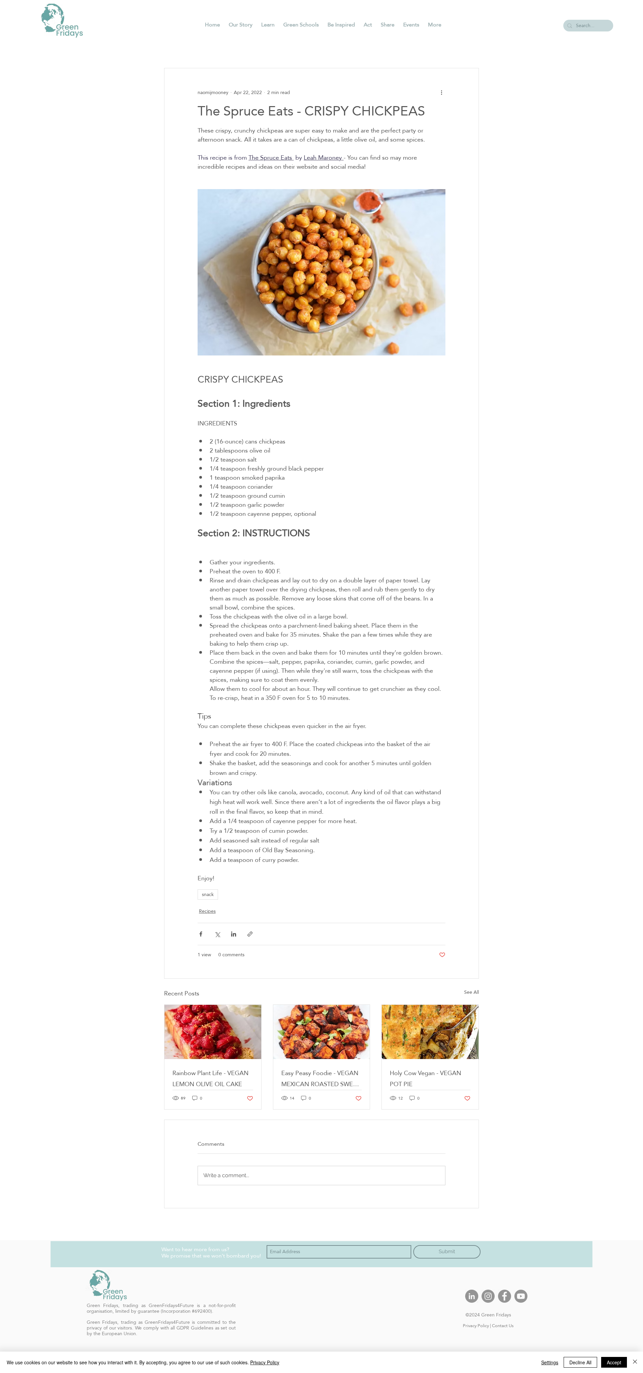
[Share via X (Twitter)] (217, 934)
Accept (614, 1362)
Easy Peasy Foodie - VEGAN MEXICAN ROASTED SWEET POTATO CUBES (320, 1078)
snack (208, 894)
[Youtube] (520, 1296)
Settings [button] (549, 1362)
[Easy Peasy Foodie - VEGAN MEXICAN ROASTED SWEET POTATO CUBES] (321, 1032)
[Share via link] (250, 934)
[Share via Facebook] (201, 934)
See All (471, 992)
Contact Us (503, 1325)
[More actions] (441, 92)
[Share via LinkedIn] (233, 934)
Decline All (580, 1362)
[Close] (635, 1362)
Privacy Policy (476, 1325)
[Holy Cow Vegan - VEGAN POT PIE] (430, 1032)
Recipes (207, 911)
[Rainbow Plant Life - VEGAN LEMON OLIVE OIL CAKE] (212, 1032)
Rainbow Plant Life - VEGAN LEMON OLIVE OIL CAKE (210, 1078)
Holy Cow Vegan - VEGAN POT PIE (425, 1078)
